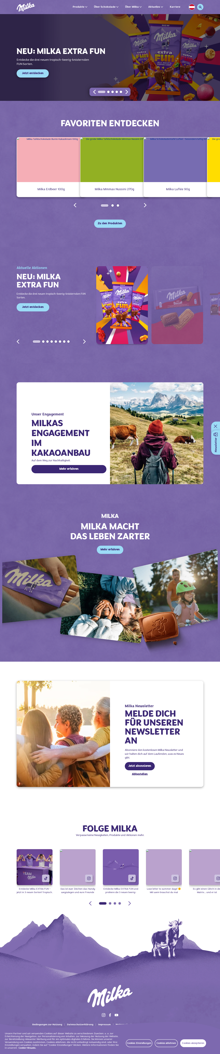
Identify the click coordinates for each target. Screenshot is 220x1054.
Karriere (175, 7)
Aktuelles (154, 7)
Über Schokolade (105, 7)
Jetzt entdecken (33, 73)
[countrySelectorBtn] (192, 7)
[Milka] (26, 7)
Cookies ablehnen (166, 1043)
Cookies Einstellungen (139, 1043)
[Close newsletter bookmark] (216, 426)
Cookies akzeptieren (193, 1043)
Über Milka (132, 7)
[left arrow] (94, 91)
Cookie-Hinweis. (27, 1048)
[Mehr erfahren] (156, 433)
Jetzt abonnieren (139, 766)
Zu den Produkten (110, 223)
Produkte (78, 7)
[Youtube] (116, 1015)
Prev (18, 341)
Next (84, 341)
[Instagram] (103, 1015)
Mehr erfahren (69, 469)
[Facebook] (110, 1015)
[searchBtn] (200, 7)
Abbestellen (140, 774)
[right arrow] (126, 91)
